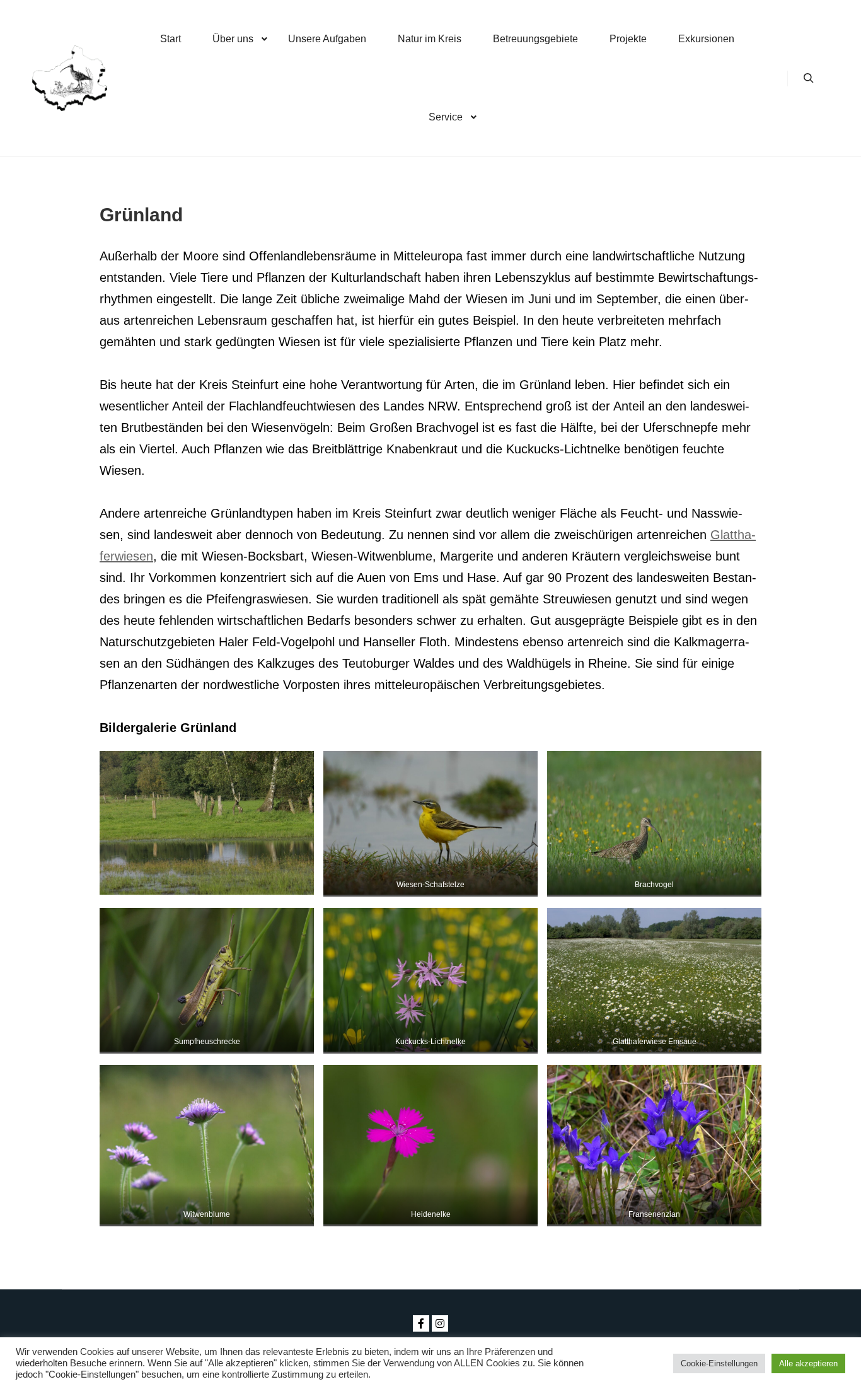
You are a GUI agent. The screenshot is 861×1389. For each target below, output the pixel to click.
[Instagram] (440, 1323)
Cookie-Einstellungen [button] (719, 1363)
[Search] (808, 78)
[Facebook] (421, 1323)
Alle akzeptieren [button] (808, 1363)
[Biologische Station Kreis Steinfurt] (69, 78)
